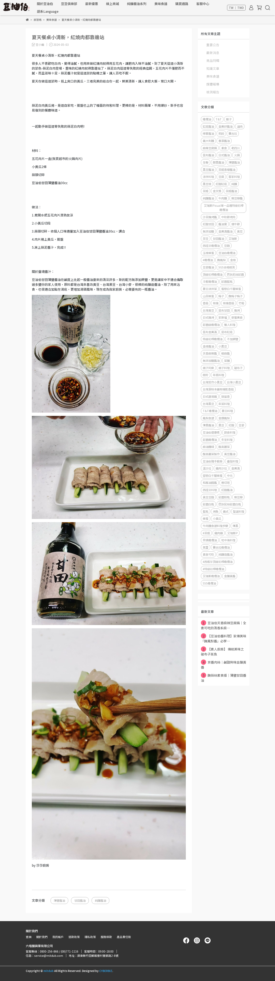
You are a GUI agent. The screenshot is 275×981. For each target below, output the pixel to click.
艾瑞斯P (232, 533)
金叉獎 (217, 191)
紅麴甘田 (208, 224)
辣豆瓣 (238, 497)
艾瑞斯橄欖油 (211, 576)
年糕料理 (218, 375)
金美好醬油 (225, 126)
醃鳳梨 (221, 260)
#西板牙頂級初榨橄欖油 (218, 561)
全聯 (205, 162)
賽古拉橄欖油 (221, 547)
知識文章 (212, 68)
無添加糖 (208, 231)
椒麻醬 (225, 353)
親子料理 (224, 368)
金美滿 (235, 468)
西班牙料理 (210, 490)
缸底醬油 (208, 126)
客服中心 (202, 3)
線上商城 (112, 3)
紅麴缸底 (221, 184)
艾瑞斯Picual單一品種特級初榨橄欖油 (223, 207)
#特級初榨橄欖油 (213, 569)
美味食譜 (160, 3)
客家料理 (234, 176)
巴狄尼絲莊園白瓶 (229, 504)
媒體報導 (212, 84)
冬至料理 (227, 439)
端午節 (235, 224)
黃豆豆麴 (208, 497)
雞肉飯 (218, 533)
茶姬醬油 (231, 191)
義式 (225, 511)
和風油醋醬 (210, 482)
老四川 (235, 148)
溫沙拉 (207, 468)
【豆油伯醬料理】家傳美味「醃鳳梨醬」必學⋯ (223, 638)
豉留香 (225, 396)
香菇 (205, 303)
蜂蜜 (205, 518)
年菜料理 (224, 404)
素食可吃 (208, 554)
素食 (224, 148)
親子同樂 (208, 368)
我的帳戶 (58, 937)
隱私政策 (90, 937)
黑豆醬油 (208, 169)
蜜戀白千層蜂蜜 (231, 289)
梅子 (221, 296)
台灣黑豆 (208, 404)
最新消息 (212, 52)
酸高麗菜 (224, 447)
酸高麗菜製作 (211, 454)
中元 (230, 475)
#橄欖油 (208, 260)
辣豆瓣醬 (237, 198)
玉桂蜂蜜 (208, 253)
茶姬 (205, 191)
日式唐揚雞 (210, 396)
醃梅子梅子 (235, 296)
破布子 (238, 368)
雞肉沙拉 (221, 468)
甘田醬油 (80, 900)
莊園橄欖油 (210, 439)
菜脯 (227, 360)
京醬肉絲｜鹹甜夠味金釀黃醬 (223, 665)
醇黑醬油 (218, 162)
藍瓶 (205, 511)
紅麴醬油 (227, 490)
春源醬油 (224, 141)
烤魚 (215, 511)
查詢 (28, 937)
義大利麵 (208, 141)
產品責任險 (124, 937)
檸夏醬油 (208, 133)
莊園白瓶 (208, 504)
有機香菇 (228, 303)
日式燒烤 (208, 317)
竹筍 (241, 303)
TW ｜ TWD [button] (236, 7)
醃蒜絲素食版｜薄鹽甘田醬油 (223, 678)
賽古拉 (232, 133)
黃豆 (240, 231)
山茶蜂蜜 (208, 296)
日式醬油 (224, 155)
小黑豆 (222, 346)
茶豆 (205, 238)
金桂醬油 (208, 346)
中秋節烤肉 (228, 217)
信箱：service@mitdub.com (44, 956)
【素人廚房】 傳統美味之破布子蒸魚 (222, 651)
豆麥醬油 (208, 267)
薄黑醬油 (208, 425)
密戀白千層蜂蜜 (212, 475)
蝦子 (229, 119)
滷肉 (240, 126)
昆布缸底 (227, 332)
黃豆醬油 (229, 454)
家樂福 (222, 317)
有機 (215, 303)
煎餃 (221, 133)
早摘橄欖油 (210, 540)
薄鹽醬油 (59, 900)
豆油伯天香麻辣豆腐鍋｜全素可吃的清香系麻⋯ (223, 625)
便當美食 (237, 317)
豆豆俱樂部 (69, 3)
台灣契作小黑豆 (212, 382)
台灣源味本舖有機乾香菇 (218, 389)
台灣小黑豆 (234, 382)
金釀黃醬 (229, 576)
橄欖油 (207, 119)
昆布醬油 (208, 155)
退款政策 (74, 937)
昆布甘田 (224, 310)
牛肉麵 (222, 198)
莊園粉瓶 (224, 497)
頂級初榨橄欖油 (212, 274)
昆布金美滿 (210, 332)
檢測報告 (212, 92)
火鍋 (237, 155)
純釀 (234, 184)
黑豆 (221, 425)
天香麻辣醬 (210, 353)
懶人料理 (229, 324)
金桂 (233, 260)
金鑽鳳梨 (224, 418)
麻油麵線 (208, 447)
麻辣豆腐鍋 (210, 148)
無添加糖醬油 (211, 360)
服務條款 (106, 937)
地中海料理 (228, 540)
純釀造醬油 (225, 554)
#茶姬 (206, 533)
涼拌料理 (208, 176)
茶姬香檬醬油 (226, 169)
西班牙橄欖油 (211, 245)
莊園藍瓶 (227, 281)
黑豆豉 (207, 184)
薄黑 (235, 526)
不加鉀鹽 (232, 339)
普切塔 (225, 482)
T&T (219, 119)
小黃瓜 (217, 518)
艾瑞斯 (232, 238)
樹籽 (205, 375)
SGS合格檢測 (226, 267)
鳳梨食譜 (208, 418)
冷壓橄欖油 (210, 281)
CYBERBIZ (105, 971)
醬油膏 (222, 224)
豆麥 (241, 425)
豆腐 (221, 176)
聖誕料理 (238, 511)
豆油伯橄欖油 (226, 253)
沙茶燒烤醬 (210, 217)
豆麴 (227, 245)
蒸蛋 (205, 547)
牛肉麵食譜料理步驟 (215, 526)
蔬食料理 (229, 432)
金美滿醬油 (225, 231)
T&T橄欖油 (210, 411)
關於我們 (42, 937)
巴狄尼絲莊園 (235, 274)
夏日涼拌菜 (210, 289)
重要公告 (212, 44)
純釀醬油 (100, 900)
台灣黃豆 (208, 310)
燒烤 (237, 310)
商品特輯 (212, 60)
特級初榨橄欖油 (212, 339)
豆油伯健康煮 (211, 432)
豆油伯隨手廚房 (212, 461)
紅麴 (231, 425)
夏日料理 (227, 411)
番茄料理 (232, 461)
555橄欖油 (209, 583)
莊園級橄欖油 (211, 324)
